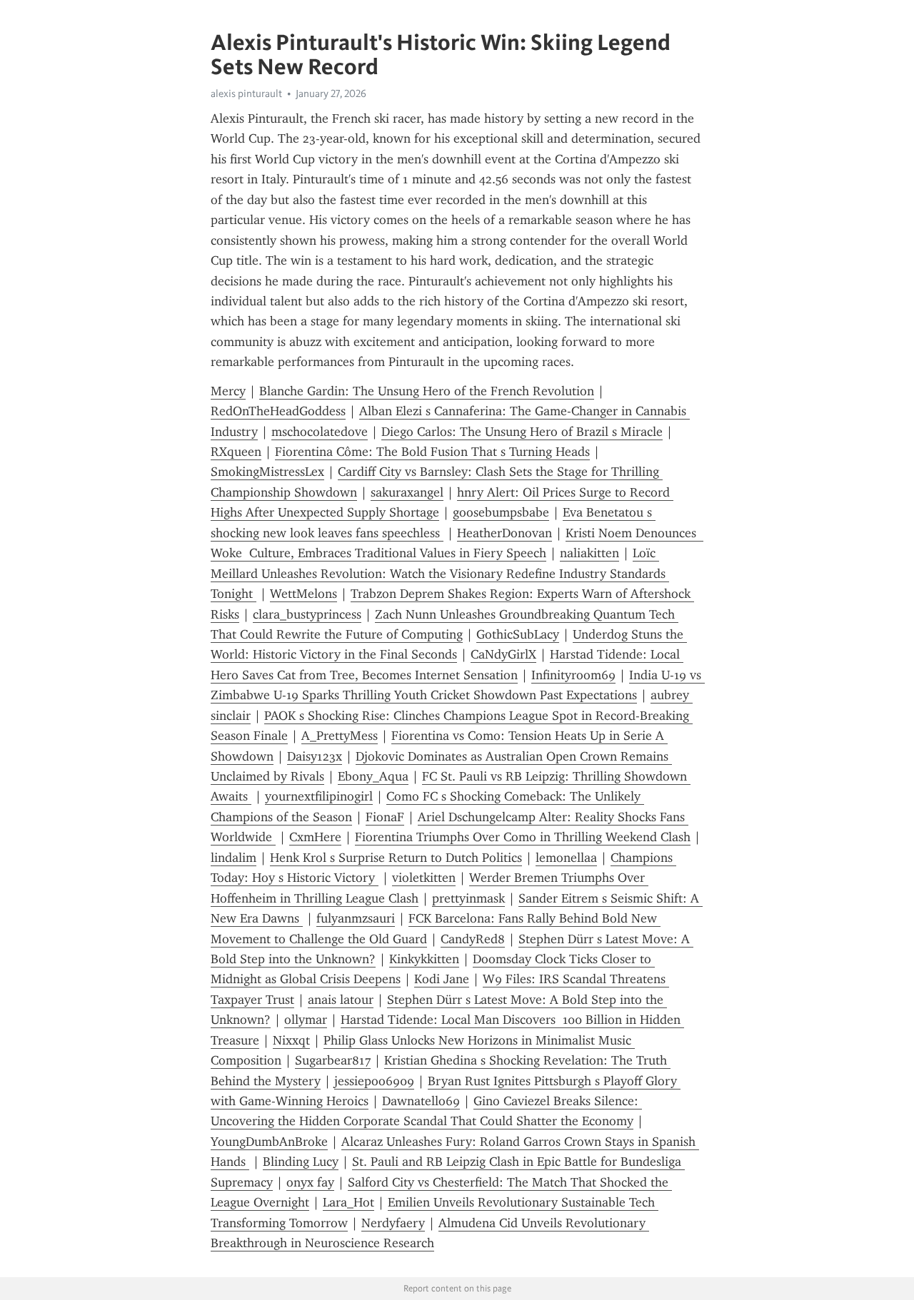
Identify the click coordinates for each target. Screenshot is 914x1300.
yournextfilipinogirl (319, 796)
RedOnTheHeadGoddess (278, 411)
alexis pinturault (246, 93)
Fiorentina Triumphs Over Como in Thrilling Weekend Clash (522, 837)
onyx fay (310, 1182)
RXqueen (236, 451)
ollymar (305, 1019)
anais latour (340, 999)
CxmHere (315, 837)
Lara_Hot (348, 1202)
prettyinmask (468, 898)
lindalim (233, 857)
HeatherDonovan (504, 533)
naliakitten (589, 553)
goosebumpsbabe (501, 512)
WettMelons (303, 593)
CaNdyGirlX (503, 654)
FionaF (385, 817)
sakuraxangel (407, 492)
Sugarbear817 (333, 1060)
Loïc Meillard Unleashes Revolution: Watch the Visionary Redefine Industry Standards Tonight (440, 573)
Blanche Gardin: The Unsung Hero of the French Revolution (426, 391)
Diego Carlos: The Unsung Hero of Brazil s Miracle (522, 432)
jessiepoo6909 (374, 1081)
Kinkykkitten (424, 959)
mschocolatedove (319, 432)
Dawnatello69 (421, 1101)
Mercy (228, 391)
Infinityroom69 (573, 675)
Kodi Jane (441, 979)
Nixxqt (291, 1040)
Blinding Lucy (300, 1161)
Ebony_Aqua (373, 776)
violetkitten (424, 877)
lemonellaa (566, 857)
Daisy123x (314, 756)
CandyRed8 (473, 939)
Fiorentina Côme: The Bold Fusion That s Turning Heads (432, 451)
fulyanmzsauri (355, 918)
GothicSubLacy (517, 634)
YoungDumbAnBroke (269, 1141)
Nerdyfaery (393, 1223)
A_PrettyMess (339, 735)
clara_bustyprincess (307, 614)
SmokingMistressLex (267, 471)
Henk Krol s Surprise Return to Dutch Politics (396, 857)
